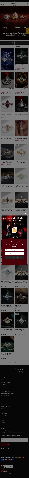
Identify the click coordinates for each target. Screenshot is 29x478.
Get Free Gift (14, 257)
